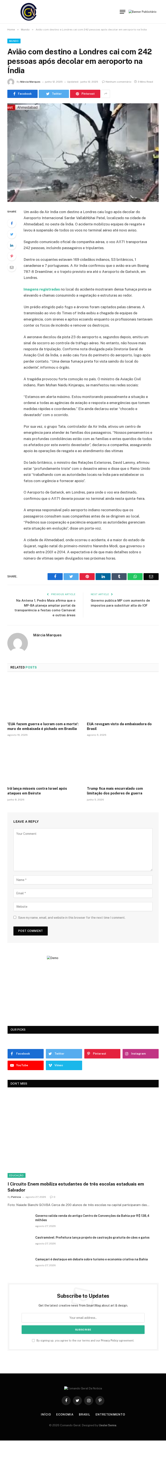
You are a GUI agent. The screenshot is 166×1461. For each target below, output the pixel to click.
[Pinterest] (11, 256)
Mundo (14, 41)
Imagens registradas (42, 289)
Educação (16, 1175)
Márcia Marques (30, 81)
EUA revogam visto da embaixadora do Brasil (119, 726)
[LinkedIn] (11, 245)
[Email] (11, 267)
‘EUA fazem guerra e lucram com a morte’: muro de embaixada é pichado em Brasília (42, 726)
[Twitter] (11, 234)
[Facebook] (11, 223)
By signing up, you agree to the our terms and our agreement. (85, 1340)
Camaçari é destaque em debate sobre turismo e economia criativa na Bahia (91, 1259)
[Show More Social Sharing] (105, 94)
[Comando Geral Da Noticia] (29, 12)
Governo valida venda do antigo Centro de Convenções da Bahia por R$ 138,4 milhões (92, 1218)
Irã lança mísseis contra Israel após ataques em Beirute (37, 790)
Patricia (16, 1196)
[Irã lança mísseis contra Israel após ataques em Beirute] (43, 762)
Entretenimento (110, 1414)
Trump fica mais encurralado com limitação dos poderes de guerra (115, 790)
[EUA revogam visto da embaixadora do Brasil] (123, 698)
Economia (64, 1414)
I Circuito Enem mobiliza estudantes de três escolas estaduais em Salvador (76, 1186)
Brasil (84, 1414)
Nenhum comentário (118, 81)
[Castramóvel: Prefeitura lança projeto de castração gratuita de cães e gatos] (19, 1243)
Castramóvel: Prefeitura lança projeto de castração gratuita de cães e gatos (92, 1237)
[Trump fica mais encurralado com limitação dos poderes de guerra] (123, 762)
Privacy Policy (109, 1340)
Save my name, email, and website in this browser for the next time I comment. (71, 917)
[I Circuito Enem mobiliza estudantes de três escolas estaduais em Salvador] (83, 1135)
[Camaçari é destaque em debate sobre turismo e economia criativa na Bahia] (19, 1265)
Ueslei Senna (107, 1425)
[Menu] (122, 12)
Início (46, 1414)
